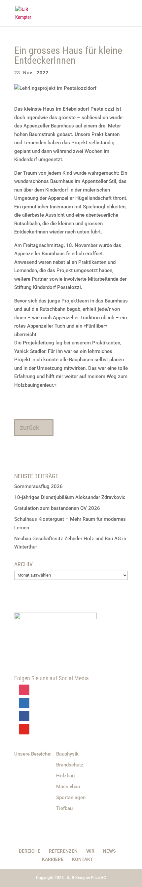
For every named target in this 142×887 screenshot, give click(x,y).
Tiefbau (64, 808)
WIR (90, 851)
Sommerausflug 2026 (38, 486)
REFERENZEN (63, 851)
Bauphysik (67, 754)
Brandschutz (70, 765)
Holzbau (65, 776)
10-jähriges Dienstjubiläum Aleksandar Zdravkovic (69, 497)
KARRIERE (52, 859)
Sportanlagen (71, 797)
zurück (29, 428)
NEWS (109, 851)
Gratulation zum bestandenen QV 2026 (57, 508)
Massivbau (68, 787)
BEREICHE (29, 851)
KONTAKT (82, 859)
